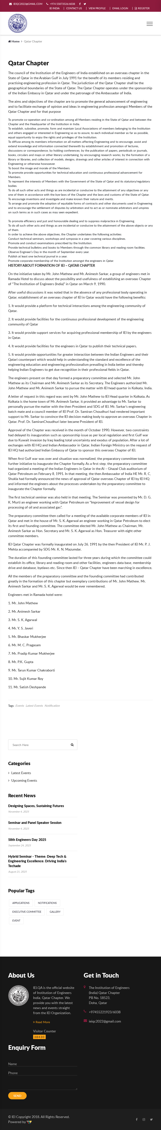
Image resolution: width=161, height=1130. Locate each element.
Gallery (55, 912)
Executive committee (26, 912)
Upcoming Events (23, 780)
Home (15, 41)
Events (19, 705)
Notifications (47, 903)
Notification (52, 705)
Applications (21, 903)
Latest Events (34, 705)
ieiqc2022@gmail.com (105, 1021)
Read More (42, 1022)
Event (16, 920)
